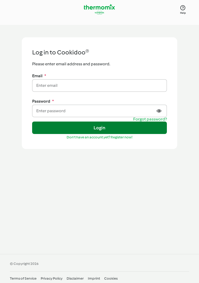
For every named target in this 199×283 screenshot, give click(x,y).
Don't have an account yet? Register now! (99, 137)
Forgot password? (150, 119)
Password (43, 101)
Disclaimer (75, 278)
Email (39, 75)
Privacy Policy (51, 278)
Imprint (94, 278)
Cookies (111, 278)
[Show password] (160, 111)
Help (183, 13)
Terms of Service (23, 278)
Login (100, 128)
